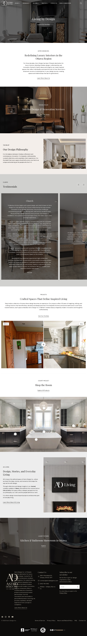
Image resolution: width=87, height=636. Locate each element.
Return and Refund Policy (64, 620)
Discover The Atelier (43, 114)
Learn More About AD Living (11, 502)
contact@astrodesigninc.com (49, 580)
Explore (43, 546)
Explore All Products (43, 390)
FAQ (76, 620)
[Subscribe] (77, 587)
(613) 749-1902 (44, 584)
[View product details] (29, 417)
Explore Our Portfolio (43, 24)
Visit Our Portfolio (43, 316)
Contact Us (82, 620)
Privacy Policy (63, 593)
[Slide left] (79, 185)
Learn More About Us (43, 78)
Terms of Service (40, 620)
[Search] (81, 3)
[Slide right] (84, 185)
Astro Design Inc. (11, 620)
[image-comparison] (43, 344)
